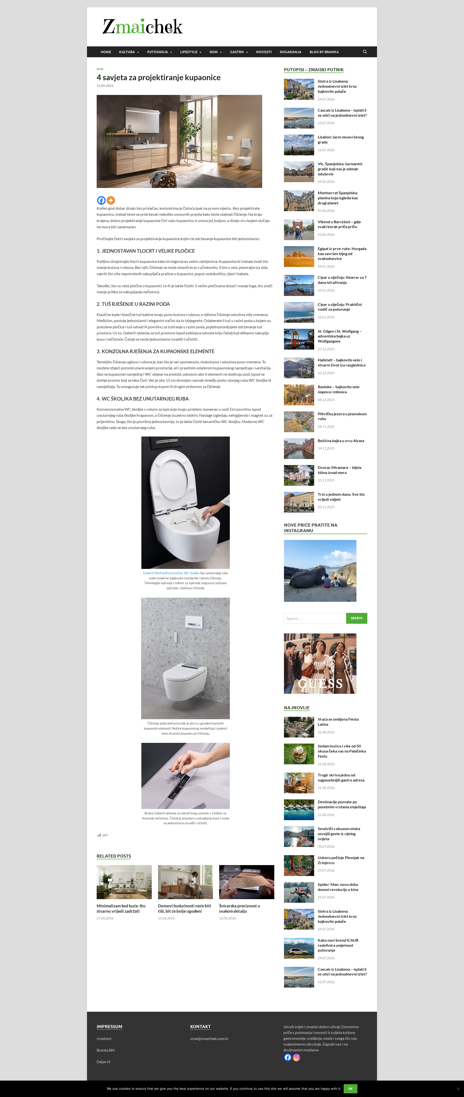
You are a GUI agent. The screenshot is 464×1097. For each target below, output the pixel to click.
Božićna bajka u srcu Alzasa (341, 440)
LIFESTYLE (188, 52)
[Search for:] (325, 618)
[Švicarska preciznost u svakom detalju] (246, 883)
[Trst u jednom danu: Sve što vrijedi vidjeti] (299, 494)
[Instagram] (296, 1057)
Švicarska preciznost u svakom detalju (239, 908)
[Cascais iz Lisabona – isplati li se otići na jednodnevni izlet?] (299, 110)
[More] (111, 200)
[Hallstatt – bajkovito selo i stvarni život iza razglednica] (299, 360)
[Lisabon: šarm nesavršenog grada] (299, 137)
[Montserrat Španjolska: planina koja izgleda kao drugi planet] (299, 193)
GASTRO (237, 52)
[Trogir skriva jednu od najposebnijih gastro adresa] (299, 775)
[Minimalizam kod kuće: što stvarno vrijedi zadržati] (124, 883)
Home (106, 52)
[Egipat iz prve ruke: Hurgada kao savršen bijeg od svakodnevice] (299, 249)
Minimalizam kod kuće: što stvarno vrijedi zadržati (121, 908)
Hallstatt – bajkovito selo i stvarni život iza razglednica (341, 362)
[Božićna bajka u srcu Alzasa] (299, 441)
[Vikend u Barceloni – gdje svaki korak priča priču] (299, 222)
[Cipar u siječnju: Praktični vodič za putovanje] (299, 304)
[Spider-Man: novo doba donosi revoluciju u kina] (299, 884)
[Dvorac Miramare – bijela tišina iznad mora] (299, 468)
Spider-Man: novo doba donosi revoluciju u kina (338, 887)
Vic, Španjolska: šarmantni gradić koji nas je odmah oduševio (340, 168)
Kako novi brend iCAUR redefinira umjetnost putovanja (338, 945)
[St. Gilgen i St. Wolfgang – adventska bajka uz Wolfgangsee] (299, 331)
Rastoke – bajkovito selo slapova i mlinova (338, 389)
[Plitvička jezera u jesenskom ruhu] (299, 414)
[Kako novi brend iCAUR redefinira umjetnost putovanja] (299, 940)
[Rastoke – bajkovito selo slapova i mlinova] (299, 387)
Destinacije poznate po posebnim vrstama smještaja (342, 804)
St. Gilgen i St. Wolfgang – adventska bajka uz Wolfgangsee (340, 336)
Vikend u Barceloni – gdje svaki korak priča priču (339, 224)
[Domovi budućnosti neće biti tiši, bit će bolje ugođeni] (185, 883)
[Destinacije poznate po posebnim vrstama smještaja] (299, 802)
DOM (214, 52)
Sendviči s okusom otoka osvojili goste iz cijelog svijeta (339, 833)
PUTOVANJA (157, 52)
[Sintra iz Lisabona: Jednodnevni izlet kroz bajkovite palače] (299, 81)
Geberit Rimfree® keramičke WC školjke (171, 573)
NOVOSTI (264, 52)
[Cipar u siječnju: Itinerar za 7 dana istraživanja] (299, 277)
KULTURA (127, 52)
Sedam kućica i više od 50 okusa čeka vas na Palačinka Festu (342, 751)
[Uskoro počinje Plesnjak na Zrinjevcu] (299, 858)
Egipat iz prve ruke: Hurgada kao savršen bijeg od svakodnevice (342, 253)
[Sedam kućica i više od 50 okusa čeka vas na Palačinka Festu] (299, 746)
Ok (350, 1088)
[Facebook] (101, 200)
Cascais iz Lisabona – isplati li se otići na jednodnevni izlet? (342, 112)
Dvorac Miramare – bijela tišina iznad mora (339, 470)
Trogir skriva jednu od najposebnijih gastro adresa (341, 777)
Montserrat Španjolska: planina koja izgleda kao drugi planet (338, 197)
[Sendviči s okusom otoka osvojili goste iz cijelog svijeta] (299, 829)
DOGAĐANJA (290, 52)
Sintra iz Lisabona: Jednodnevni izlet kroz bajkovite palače (337, 86)
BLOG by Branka (324, 52)
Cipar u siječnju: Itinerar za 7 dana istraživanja (342, 280)
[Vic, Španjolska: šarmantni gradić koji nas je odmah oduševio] (299, 164)
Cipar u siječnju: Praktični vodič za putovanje (340, 307)
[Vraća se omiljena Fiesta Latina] (299, 719)
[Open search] (365, 51)
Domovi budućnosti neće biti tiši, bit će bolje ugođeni (184, 908)
